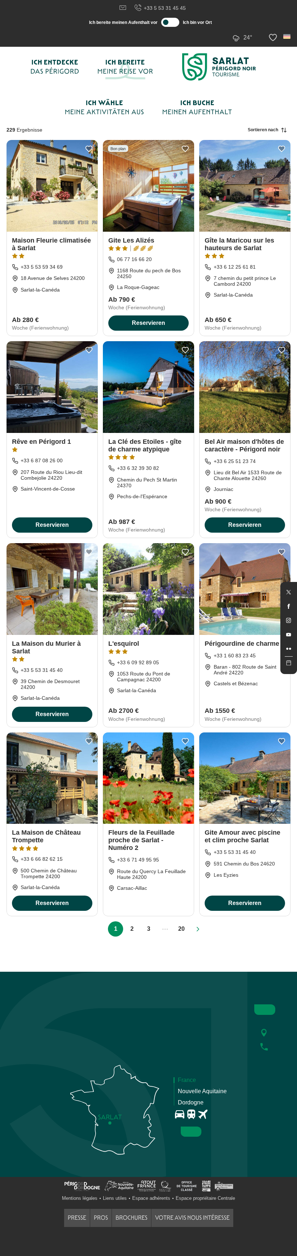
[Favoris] (274, 37)
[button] (287, 36)
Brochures (131, 1218)
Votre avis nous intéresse (192, 1218)
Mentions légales (79, 1198)
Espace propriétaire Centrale (205, 1198)
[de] (287, 36)
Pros (101, 1218)
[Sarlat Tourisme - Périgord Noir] (219, 66)
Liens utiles (115, 1198)
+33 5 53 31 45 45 (165, 8)
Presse (77, 1218)
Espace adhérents (151, 1198)
